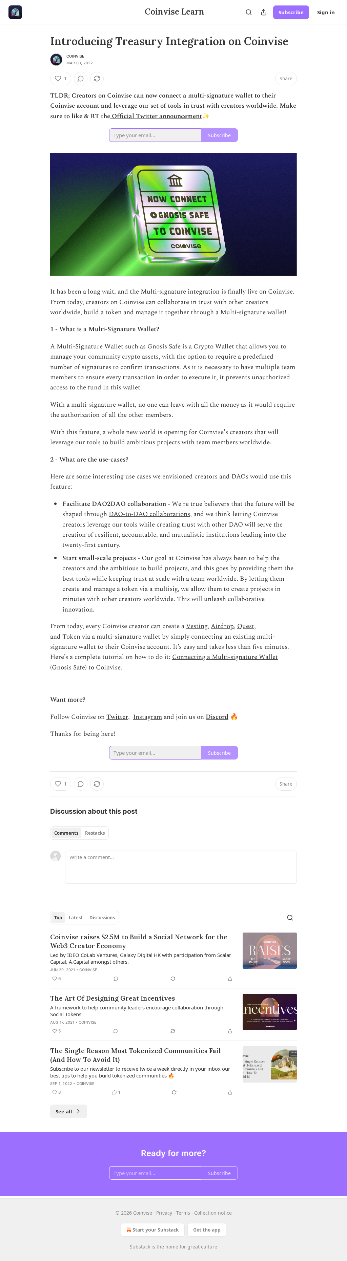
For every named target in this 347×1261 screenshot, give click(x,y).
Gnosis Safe (164, 346)
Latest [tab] (76, 918)
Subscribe (291, 12)
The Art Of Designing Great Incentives (112, 998)
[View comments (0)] (80, 78)
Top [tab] (58, 918)
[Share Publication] (263, 12)
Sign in (326, 12)
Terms (183, 1213)
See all (64, 1111)
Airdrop (222, 626)
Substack (140, 1246)
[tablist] (79, 833)
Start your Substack (155, 1229)
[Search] (249, 12)
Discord (217, 717)
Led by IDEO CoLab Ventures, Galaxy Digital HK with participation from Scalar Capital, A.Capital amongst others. (140, 958)
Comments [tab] (66, 833)
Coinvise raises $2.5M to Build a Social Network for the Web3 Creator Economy (138, 941)
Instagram (147, 717)
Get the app (207, 1229)
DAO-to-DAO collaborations (149, 514)
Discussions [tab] (102, 918)
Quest (245, 626)
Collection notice (213, 1213)
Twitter (117, 717)
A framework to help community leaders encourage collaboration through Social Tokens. (136, 1011)
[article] (173, 957)
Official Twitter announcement (156, 116)
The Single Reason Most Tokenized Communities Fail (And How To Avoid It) (135, 1055)
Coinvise (75, 56)
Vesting (196, 626)
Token (71, 637)
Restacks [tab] (95, 833)
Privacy (164, 1213)
